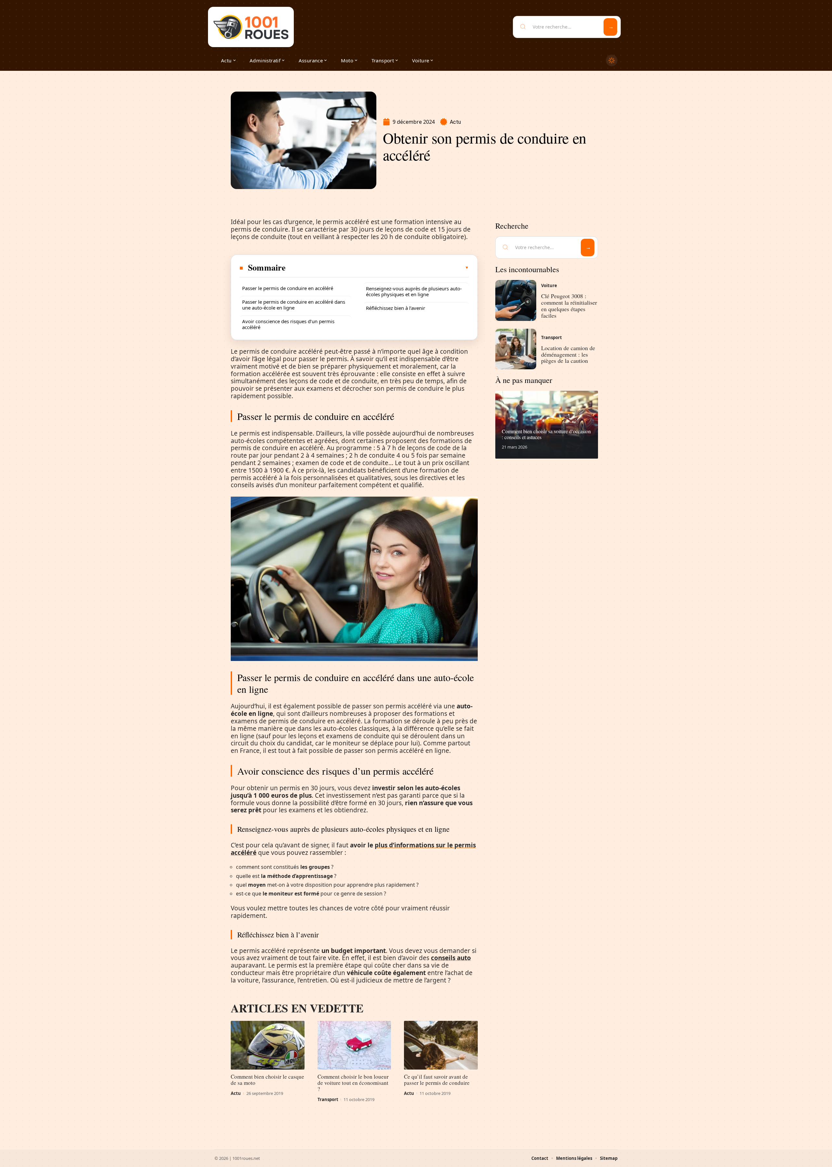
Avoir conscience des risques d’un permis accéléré (288, 324)
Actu (455, 122)
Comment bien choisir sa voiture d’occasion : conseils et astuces (546, 434)
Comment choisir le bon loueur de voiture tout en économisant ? (353, 1083)
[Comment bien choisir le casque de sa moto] (268, 1045)
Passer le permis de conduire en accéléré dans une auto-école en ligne (293, 304)
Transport (328, 1099)
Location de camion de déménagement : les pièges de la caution (568, 354)
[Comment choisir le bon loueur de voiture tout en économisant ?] (354, 1045)
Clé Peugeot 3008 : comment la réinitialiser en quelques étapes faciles (569, 305)
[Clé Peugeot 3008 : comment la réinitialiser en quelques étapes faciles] (515, 300)
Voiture (549, 285)
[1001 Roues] (251, 26)
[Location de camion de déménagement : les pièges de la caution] (515, 349)
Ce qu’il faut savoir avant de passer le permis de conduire (437, 1079)
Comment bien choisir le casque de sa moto (267, 1079)
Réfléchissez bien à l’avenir (395, 308)
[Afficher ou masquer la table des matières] (377, 268)
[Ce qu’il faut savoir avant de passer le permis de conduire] (441, 1045)
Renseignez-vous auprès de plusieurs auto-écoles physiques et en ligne (414, 291)
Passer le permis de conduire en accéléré (287, 288)
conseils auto (451, 958)
